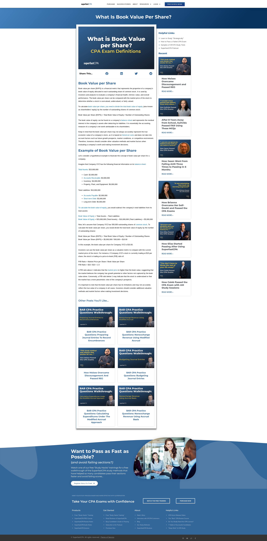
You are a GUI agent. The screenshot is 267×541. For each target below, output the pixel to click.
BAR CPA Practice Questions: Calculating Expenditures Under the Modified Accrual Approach (96, 416)
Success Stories (124, 4)
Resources (144, 4)
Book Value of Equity (86, 216)
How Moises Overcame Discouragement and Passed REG (96, 375)
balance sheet (126, 120)
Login (155, 4)
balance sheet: (140, 164)
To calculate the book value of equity (92, 208)
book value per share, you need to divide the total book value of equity (115, 107)
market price (113, 270)
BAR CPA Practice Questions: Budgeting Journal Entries (136, 375)
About (135, 4)
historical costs (128, 135)
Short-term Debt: (90, 199)
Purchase (111, 4)
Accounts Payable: (91, 195)
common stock (141, 225)
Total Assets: (83, 170)
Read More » (167, 91)
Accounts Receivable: (92, 178)
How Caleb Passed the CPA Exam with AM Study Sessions (174, 285)
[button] (107, 73)
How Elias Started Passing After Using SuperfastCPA (173, 246)
